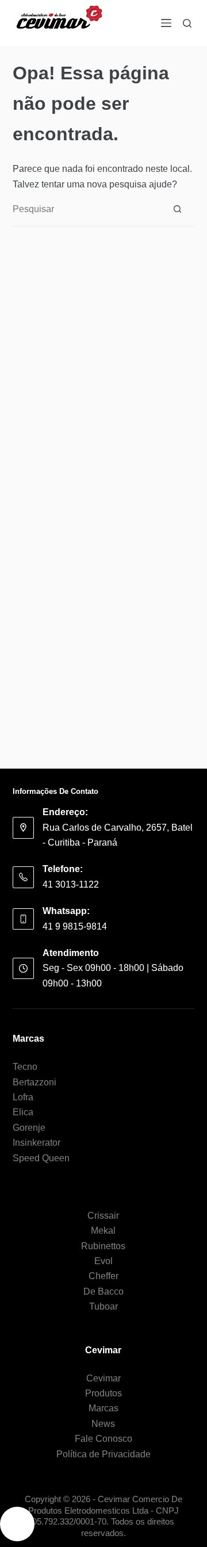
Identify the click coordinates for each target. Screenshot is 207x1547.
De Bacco (103, 1291)
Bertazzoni (34, 1082)
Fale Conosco (103, 1439)
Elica (23, 1112)
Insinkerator (36, 1142)
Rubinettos (103, 1246)
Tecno (25, 1067)
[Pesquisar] (187, 23)
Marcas (103, 1408)
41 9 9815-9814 (75, 926)
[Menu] (166, 23)
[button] (17, 1524)
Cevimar (103, 1378)
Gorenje (29, 1128)
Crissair (103, 1215)
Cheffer (103, 1276)
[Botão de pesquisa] (177, 209)
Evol (103, 1261)
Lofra (23, 1097)
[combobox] (87, 209)
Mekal (103, 1230)
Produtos (103, 1393)
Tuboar (103, 1306)
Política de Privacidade (103, 1454)
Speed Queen (41, 1158)
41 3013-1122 (71, 884)
